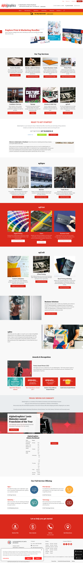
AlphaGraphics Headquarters (18, 547)
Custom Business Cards (50, 76)
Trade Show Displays (64, 197)
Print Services (27, 10)
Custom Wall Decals (18, 197)
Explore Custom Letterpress (18, 286)
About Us (67, 1)
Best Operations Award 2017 (32, 388)
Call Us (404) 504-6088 (36, 543)
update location (43, 6)
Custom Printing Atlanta (18, 240)
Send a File (79, 554)
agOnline (79, 1)
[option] (41, 31)
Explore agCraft (67, 113)
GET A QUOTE (53, 134)
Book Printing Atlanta (64, 287)
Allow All (37, 558)
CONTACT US (30, 134)
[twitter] (66, 544)
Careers (79, 558)
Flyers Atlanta (41, 242)
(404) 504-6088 (70, 5)
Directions (78, 5)
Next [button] (82, 31)
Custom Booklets (15, 75)
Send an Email (35, 545)
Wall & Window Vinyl (50, 113)
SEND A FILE (41, 134)
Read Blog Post (14, 429)
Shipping (73, 561)
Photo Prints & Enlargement (68, 76)
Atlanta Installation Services (15, 113)
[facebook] (64, 544)
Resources (52, 10)
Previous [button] (1, 31)
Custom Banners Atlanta (41, 197)
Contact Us (74, 1)
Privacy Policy (53, 561)
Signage (32, 113)
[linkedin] (69, 544)
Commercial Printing (41, 281)
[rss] (71, 544)
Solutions (59, 10)
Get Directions (68, 533)
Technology (43, 10)
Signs (20, 10)
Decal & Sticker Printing (33, 76)
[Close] (41, 549)
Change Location (16, 545)
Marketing (36, 10)
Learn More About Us (50, 313)
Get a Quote (79, 551)
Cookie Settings (6, 558)
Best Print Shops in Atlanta (15, 388)
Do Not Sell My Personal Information (64, 561)
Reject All (29, 558)
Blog (63, 1)
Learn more (50, 14)
